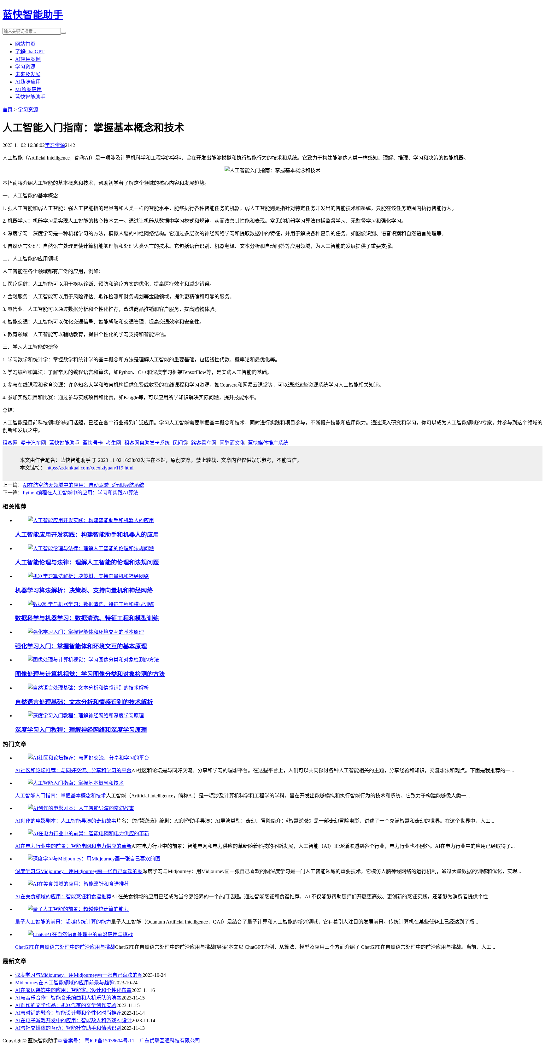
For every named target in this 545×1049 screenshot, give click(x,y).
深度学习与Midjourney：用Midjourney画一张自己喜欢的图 (79, 871)
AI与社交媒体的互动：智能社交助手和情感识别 (68, 1028)
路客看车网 (203, 443)
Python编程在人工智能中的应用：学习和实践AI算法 (80, 492)
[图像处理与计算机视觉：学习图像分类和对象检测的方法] (93, 659)
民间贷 (180, 443)
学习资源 (25, 66)
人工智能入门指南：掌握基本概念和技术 (60, 795)
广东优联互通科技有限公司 (169, 1040)
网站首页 (25, 44)
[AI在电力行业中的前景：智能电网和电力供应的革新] (88, 833)
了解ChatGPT (29, 51)
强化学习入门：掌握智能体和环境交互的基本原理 (81, 646)
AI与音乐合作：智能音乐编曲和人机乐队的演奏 (68, 997)
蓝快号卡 (93, 443)
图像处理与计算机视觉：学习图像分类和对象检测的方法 (90, 674)
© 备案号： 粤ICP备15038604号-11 (96, 1040)
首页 (8, 109)
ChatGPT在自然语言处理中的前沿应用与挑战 (65, 947)
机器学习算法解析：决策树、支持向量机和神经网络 (84, 590)
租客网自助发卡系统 (147, 443)
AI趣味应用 (28, 82)
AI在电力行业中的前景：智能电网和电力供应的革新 (73, 846)
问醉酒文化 (232, 443)
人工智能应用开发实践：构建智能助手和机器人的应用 (87, 534)
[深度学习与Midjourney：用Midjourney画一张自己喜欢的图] (94, 858)
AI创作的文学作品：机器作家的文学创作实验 (65, 1005)
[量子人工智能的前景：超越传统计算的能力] (78, 909)
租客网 (10, 443)
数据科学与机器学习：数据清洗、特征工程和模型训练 (87, 618)
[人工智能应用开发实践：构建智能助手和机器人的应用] (91, 520)
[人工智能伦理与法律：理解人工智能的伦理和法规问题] (91, 548)
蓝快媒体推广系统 (268, 443)
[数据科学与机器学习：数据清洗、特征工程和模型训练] (91, 604)
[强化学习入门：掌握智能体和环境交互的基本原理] (86, 632)
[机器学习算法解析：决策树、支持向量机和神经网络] (88, 576)
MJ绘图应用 (28, 89)
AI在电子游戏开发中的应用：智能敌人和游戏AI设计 (73, 1020)
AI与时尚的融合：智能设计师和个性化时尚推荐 (68, 1013)
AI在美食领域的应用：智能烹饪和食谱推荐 (63, 896)
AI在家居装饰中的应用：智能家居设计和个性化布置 (73, 990)
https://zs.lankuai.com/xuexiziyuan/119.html (89, 467)
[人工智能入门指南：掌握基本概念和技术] (76, 783)
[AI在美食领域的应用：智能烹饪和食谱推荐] (78, 884)
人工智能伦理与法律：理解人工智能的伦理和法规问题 (87, 562)
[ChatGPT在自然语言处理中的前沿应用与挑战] (80, 934)
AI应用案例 (28, 59)
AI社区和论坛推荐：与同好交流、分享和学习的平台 (73, 770)
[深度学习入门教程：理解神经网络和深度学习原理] (86, 715)
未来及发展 (27, 74)
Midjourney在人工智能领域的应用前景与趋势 (64, 982)
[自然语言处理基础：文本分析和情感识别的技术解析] (88, 688)
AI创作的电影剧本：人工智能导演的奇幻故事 (65, 821)
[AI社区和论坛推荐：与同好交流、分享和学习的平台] (88, 758)
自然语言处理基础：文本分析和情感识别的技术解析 (84, 702)
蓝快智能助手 (33, 14)
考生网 (113, 443)
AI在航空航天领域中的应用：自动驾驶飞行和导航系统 (83, 485)
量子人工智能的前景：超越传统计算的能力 (63, 921)
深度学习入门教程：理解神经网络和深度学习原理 (81, 729)
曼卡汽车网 (33, 443)
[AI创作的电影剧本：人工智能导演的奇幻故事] (81, 808)
